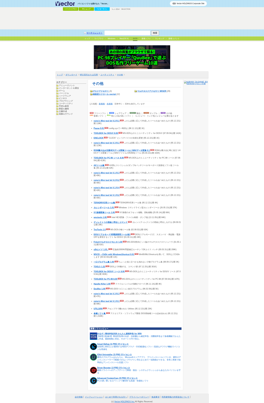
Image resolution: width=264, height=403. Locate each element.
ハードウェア (65, 96)
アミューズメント (67, 85)
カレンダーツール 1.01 (104, 207)
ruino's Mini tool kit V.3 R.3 (107, 294)
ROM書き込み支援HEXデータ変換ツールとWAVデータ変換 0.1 (122, 150)
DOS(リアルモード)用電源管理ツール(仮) (112, 234)
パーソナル (64, 93)
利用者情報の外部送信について (175, 397)
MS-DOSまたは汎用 (89, 75)
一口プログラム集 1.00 (104, 262)
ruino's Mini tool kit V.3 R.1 (107, 143)
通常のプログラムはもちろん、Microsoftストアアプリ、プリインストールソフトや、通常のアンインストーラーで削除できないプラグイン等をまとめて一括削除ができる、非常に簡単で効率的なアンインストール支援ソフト (139, 360)
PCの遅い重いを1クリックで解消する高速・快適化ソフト (123, 381)
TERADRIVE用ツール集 (105, 203)
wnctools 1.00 (100, 217)
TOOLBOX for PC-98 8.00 (106, 279)
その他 (120, 75)
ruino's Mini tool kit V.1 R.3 (107, 173)
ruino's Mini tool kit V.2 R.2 (107, 180)
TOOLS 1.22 (100, 266)
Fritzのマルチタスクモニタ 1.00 (108, 242)
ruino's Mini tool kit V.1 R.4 (107, 188)
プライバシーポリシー (139, 397)
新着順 (102, 104)
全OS (135, 38)
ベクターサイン (102, 9)
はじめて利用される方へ (116, 397)
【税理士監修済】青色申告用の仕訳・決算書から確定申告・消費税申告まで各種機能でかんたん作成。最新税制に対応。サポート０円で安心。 (139, 337)
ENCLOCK (99, 138)
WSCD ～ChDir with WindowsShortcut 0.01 (114, 254)
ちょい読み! (116, 9)
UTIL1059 (98, 309)
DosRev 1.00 (100, 289)
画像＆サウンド (66, 114)
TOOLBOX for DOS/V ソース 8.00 (109, 271)
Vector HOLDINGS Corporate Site (190, 3)
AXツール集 (99, 165)
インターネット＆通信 (69, 88)
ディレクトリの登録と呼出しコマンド (111, 222)
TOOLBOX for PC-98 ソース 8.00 (109, 158)
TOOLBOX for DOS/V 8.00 (106, 133)
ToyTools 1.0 (100, 229)
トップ (60, 75)
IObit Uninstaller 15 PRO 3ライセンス (114, 354)
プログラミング (66, 101)
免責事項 (155, 397)
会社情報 (79, 397)
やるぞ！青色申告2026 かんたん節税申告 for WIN (119, 333)
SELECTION (125, 9)
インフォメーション (94, 397)
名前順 (110, 104)
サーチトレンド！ (95, 33)
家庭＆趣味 (64, 109)
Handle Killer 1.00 (102, 284)
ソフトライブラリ (70, 9)
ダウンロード (71, 75)
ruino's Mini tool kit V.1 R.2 (107, 195)
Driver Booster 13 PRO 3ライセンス (113, 368)
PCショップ (86, 9)
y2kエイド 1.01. (101, 249)
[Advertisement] (132, 20)
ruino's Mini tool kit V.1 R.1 (107, 301)
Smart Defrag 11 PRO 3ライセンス (113, 344)
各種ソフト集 (100, 313)
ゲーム (62, 90)
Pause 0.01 (99, 128)
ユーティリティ (107, 75)
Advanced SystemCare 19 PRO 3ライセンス (117, 378)
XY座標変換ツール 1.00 (104, 212)
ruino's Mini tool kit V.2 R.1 (107, 121)
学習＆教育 (64, 106)
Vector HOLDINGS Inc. (124, 401)
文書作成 (63, 111)
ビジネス (63, 98)
